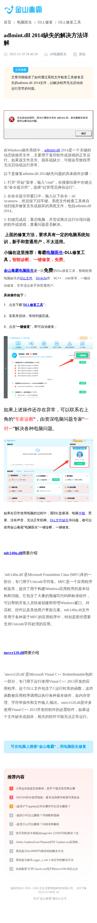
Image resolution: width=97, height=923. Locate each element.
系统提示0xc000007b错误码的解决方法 (40, 851)
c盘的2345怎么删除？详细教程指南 (37, 815)
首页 (7, 22)
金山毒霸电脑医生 (19, 271)
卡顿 (81, 513)
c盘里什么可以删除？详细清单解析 (37, 824)
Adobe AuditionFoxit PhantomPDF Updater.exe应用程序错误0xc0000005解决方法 (49, 842)
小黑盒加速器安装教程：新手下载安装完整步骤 (45, 788)
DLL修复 (45, 22)
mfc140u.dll (13, 553)
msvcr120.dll (14, 653)
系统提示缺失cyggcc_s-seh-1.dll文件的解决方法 (44, 860)
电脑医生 (24, 22)
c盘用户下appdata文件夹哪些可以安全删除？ (43, 806)
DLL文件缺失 (59, 520)
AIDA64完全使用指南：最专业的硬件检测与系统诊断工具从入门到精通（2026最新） (49, 797)
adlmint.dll (52, 150)
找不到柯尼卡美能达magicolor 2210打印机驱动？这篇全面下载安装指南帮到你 (49, 833)
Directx (41, 278)
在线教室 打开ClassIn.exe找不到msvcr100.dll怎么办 (47, 869)
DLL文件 (26, 278)
